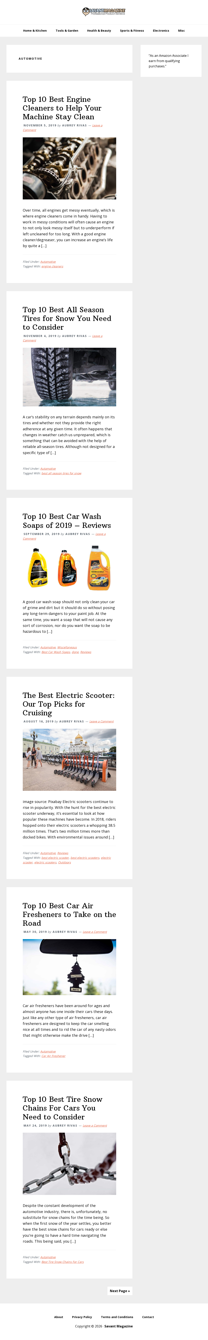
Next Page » (120, 1291)
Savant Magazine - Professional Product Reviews (104, 12)
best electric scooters (84, 858)
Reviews (85, 652)
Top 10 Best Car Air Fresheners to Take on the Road (69, 914)
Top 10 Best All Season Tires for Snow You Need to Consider (67, 318)
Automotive (48, 262)
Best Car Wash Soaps (55, 652)
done (75, 652)
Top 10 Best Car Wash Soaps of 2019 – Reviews (67, 521)
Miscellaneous (67, 647)
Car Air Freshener (53, 1056)
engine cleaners (52, 266)
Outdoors (64, 862)
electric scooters (45, 862)
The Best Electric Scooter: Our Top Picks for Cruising (69, 704)
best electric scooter (55, 858)
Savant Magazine (118, 1326)
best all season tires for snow (61, 473)
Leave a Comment (101, 721)
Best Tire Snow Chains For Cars (62, 1262)
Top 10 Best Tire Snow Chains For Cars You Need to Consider (62, 1108)
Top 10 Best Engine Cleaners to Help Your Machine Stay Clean (62, 108)
